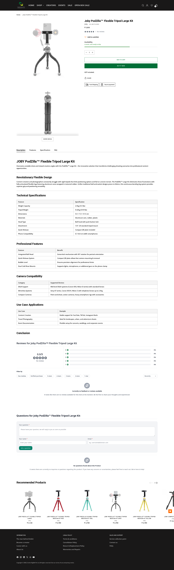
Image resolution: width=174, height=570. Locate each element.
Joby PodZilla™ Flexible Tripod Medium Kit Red (58, 517)
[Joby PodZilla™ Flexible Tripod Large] (30, 501)
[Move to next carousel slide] (155, 483)
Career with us (22, 546)
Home (18, 15)
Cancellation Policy (70, 542)
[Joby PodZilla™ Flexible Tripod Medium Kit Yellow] (144, 501)
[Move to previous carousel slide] (151, 483)
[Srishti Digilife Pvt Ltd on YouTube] (34, 557)
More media (47, 139)
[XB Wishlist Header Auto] (152, 5)
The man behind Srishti (25, 539)
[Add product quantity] (92, 52)
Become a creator (23, 542)
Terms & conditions (70, 539)
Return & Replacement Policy (73, 546)
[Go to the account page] (147, 5)
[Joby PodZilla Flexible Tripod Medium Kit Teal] (87, 501)
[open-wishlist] (170, 511)
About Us (20, 549)
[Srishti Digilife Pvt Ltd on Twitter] (27, 557)
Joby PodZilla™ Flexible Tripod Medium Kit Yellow (144, 517)
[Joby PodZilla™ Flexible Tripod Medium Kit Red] (58, 501)
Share (89, 78)
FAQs (111, 546)
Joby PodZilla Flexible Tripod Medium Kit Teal (87, 517)
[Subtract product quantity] (86, 52)
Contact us (113, 542)
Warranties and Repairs (71, 549)
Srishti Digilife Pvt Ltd (33, 562)
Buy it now (121, 66)
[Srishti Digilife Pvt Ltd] (21, 5)
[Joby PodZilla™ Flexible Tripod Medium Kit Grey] (116, 501)
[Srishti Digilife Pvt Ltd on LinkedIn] (24, 557)
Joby (86, 24)
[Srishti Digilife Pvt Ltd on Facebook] (18, 557)
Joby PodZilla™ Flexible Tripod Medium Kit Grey (116, 517)
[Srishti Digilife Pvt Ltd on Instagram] (21, 557)
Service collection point (118, 539)
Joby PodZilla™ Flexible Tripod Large (29, 517)
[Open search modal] (143, 5)
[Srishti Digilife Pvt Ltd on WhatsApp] (30, 557)
